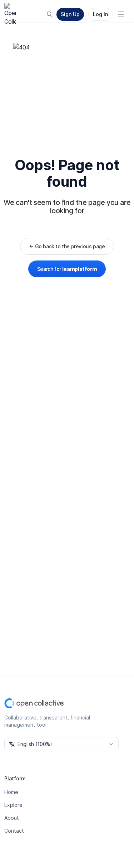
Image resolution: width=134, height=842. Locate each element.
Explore (13, 805)
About (11, 818)
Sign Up (70, 14)
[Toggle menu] (121, 14)
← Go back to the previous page (67, 246)
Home (11, 792)
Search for (67, 269)
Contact (14, 831)
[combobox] (61, 744)
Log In (100, 14)
